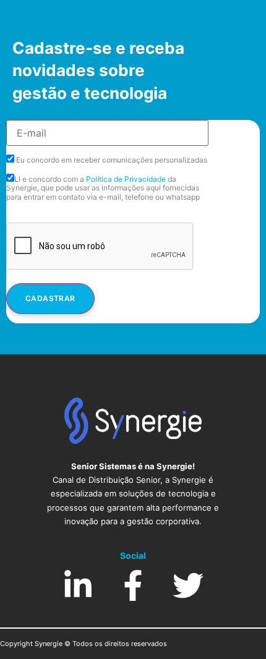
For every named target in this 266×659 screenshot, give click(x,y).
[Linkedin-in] (77, 585)
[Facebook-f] (133, 585)
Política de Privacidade (126, 179)
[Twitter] (188, 585)
